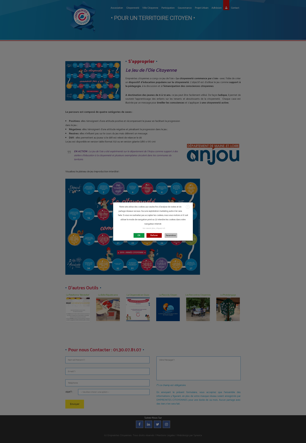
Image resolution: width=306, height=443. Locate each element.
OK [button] (139, 235)
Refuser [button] (154, 235)
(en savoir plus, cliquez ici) (154, 228)
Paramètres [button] (171, 235)
